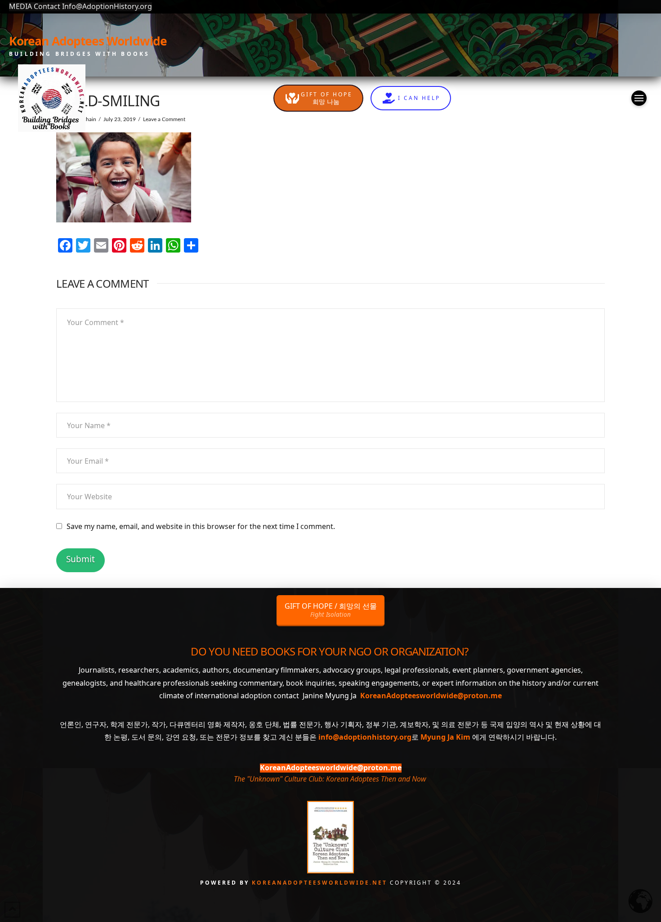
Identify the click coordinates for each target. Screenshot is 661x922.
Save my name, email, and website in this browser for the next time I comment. (201, 526)
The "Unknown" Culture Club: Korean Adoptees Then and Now (330, 779)
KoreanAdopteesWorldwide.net (321, 882)
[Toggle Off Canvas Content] (639, 98)
